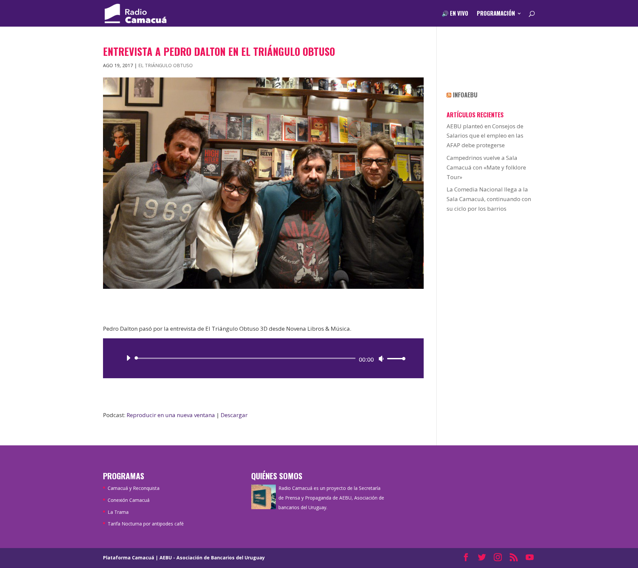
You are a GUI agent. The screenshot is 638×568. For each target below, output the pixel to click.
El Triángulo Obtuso (165, 65)
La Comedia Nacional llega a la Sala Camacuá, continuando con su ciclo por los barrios (489, 198)
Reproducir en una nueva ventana (171, 415)
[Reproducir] (128, 358)
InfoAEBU (465, 94)
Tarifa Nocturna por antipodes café (146, 523)
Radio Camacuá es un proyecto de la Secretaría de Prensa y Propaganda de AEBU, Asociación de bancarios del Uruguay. (331, 498)
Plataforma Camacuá (128, 557)
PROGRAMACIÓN (496, 14)
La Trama (118, 512)
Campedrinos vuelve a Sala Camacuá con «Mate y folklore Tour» (486, 167)
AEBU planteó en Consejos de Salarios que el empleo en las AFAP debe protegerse (485, 135)
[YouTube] (530, 558)
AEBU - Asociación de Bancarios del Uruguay (212, 557)
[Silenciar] (381, 359)
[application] (263, 358)
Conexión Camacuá (129, 500)
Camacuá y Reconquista (134, 488)
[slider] (394, 358)
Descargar (234, 415)
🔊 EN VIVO (455, 14)
